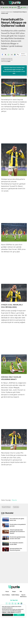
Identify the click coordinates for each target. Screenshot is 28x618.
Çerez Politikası (6, 595)
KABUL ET (19, 614)
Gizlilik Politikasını (10, 612)
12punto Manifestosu (23, 595)
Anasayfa (3, 12)
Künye (7, 591)
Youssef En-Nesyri (6, 507)
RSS (21, 591)
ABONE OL (23, 53)
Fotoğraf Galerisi (9, 12)
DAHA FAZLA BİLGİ (7, 614)
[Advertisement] (14, 128)
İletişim (14, 591)
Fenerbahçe (16, 507)
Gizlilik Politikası (15, 595)
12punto (8, 61)
